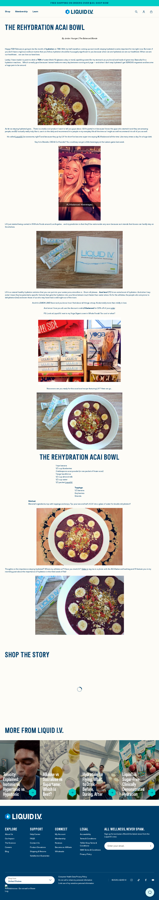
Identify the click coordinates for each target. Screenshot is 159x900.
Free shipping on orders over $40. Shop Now (79, 3)
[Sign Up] (150, 846)
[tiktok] (139, 880)
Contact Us (35, 843)
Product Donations (38, 847)
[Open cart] (151, 12)
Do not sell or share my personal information (75, 880)
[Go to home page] (23, 816)
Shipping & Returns (38, 852)
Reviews (58, 843)
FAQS (32, 839)
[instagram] (131, 880)
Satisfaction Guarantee (39, 856)
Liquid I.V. (19, 137)
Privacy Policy (86, 854)
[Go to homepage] (80, 11)
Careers (8, 847)
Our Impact (9, 839)
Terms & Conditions (88, 839)
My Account (60, 834)
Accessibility (85, 834)
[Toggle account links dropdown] (144, 12)
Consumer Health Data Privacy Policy (72, 877)
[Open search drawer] (136, 12)
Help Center (35, 834)
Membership (60, 839)
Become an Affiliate (63, 847)
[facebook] (146, 880)
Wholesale (59, 852)
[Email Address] (129, 846)
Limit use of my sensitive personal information (76, 883)
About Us (9, 834)
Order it (85, 569)
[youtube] (153, 880)
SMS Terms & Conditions (90, 850)
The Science (10, 843)
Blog (7, 852)
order (113, 308)
